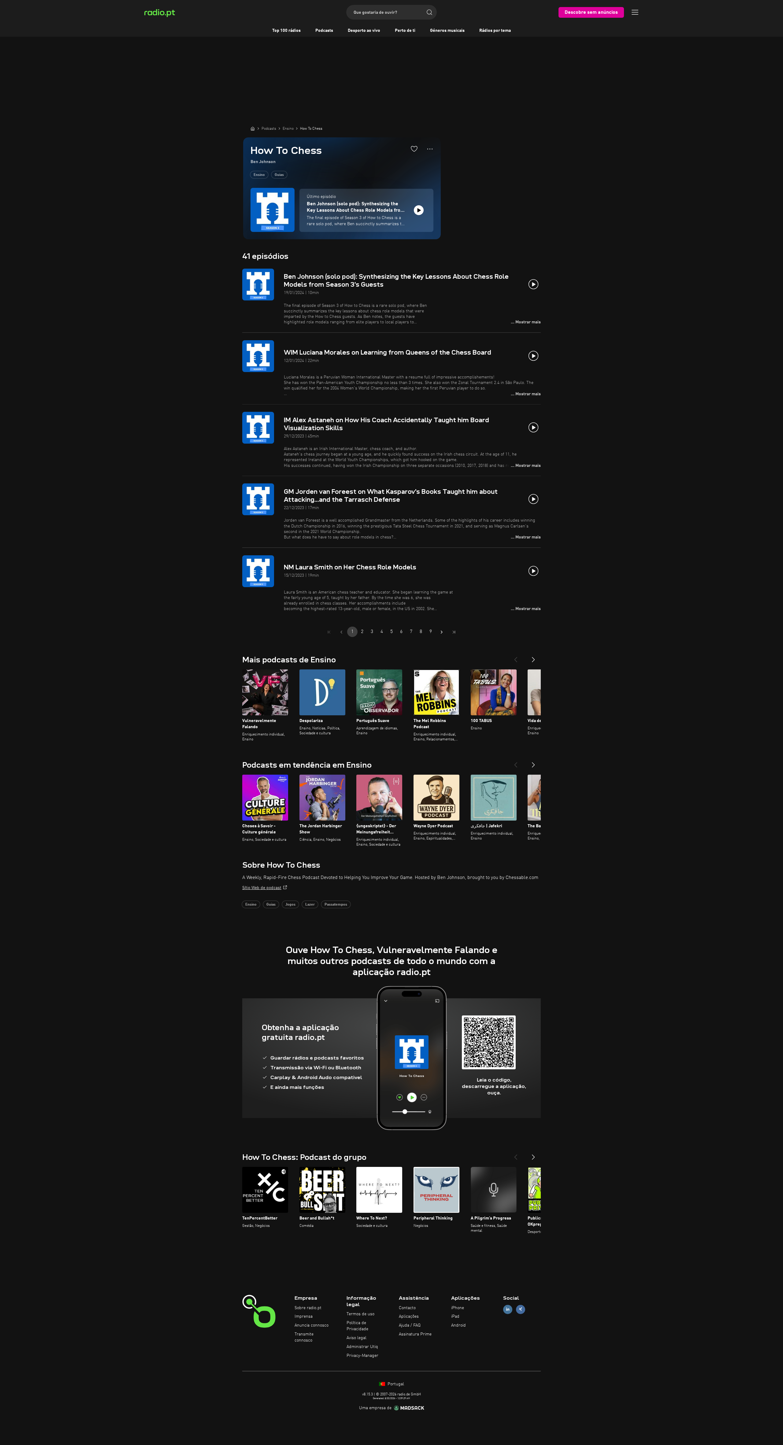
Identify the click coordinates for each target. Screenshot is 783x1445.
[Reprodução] (419, 210)
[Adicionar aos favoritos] (414, 149)
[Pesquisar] (429, 12)
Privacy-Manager (362, 1356)
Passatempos (336, 905)
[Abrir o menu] (635, 12)
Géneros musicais (447, 30)
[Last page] (454, 632)
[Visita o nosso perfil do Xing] (520, 1309)
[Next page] (442, 632)
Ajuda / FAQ (410, 1325)
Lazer (310, 905)
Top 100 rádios (286, 30)
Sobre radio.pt (308, 1308)
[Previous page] (341, 632)
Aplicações (409, 1316)
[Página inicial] (252, 128)
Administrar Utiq (362, 1347)
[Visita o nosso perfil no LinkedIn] (507, 1309)
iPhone (457, 1308)
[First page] (329, 632)
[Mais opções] (429, 149)
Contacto (407, 1308)
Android (458, 1325)
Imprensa (304, 1316)
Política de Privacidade (357, 1326)
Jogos (290, 905)
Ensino (259, 175)
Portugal (395, 1384)
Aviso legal (356, 1338)
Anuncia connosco (311, 1325)
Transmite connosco (304, 1337)
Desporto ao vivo (364, 30)
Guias (279, 175)
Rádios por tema (495, 30)
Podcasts (324, 30)
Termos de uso (360, 1314)
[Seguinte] (533, 657)
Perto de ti (405, 30)
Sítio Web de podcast (261, 888)
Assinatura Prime (415, 1334)
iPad (455, 1316)
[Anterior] (515, 657)
